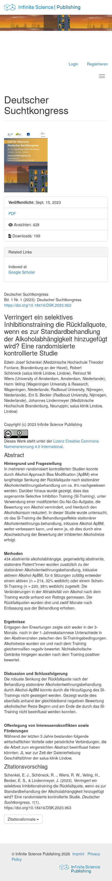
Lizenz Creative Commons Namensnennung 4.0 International (51, 443)
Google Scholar (21, 272)
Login (73, 64)
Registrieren (97, 64)
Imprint (78, 853)
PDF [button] (12, 213)
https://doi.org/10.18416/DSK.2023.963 (37, 305)
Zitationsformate (22, 819)
